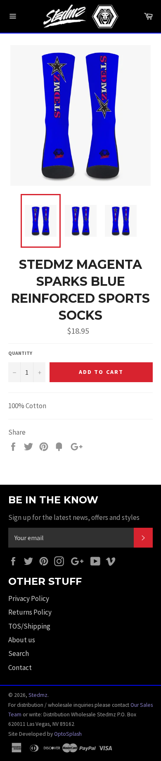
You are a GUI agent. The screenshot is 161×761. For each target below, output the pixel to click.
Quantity (20, 353)
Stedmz (37, 695)
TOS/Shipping (29, 626)
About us (21, 639)
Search (18, 653)
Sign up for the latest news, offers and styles (74, 517)
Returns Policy (30, 612)
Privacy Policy (28, 598)
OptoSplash (68, 733)
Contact (20, 667)
